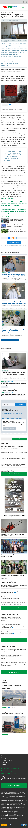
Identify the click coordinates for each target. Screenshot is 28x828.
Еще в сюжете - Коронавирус (10, 340)
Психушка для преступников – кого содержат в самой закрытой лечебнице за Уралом (13, 417)
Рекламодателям (6, 760)
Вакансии (4, 762)
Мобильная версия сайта (8, 773)
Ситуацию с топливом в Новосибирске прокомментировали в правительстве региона (12, 713)
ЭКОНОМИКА (4, 734)
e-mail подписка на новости (11, 768)
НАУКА (9, 272)
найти (19, 439)
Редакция (4, 758)
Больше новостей (14, 473)
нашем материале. (8, 198)
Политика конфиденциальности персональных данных (12, 821)
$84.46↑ (14, 2)
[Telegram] (16, 238)
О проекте (4, 756)
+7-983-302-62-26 (8, 808)
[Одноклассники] (13, 238)
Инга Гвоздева (14, 20)
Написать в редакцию (14, 785)
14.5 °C (10, 2)
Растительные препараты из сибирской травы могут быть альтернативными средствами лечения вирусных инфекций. (14, 335)
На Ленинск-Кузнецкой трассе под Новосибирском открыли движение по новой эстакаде (12, 687)
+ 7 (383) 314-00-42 (12, 804)
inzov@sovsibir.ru (8, 806)
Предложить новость (14, 242)
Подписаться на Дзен (9, 428)
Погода (3, 764)
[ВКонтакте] (9, 238)
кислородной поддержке (10, 134)
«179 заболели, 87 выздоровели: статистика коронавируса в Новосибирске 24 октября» (14, 203)
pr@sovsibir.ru (21, 807)
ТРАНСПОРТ (4, 707)
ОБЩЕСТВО (11, 370)
